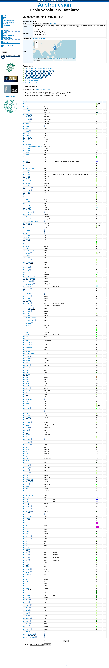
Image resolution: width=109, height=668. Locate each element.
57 (24, 230)
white (27, 451)
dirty (27, 124)
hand (27, 104)
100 (24, 336)
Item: (45, 102)
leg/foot (28, 110)
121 (24, 385)
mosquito (29, 358)
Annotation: (56, 102)
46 (24, 205)
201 (24, 610)
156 (24, 470)
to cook (28, 190)
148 (24, 451)
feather (28, 334)
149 (24, 453)
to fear (28, 150)
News (4, 27)
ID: (24, 102)
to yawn (28, 207)
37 (24, 185)
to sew (28, 253)
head (27, 157)
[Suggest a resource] (31, 83)
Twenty (28, 629)
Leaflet (35, 58)
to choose (29, 300)
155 (24, 467)
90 (24, 313)
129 (24, 404)
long (27, 468)
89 (24, 311)
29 (24, 168)
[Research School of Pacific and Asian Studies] (10, 79)
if (26, 583)
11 (23, 126)
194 (24, 586)
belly (27, 133)
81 (24, 291)
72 (24, 267)
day (27, 499)
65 (24, 248)
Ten (27, 626)
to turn (28, 119)
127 (24, 399)
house (28, 239)
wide (27, 477)
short (27, 465)
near (27, 531)
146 (24, 447)
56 (24, 228)
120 (24, 383)
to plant (28, 298)
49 (24, 212)
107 (24, 353)
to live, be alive (30, 278)
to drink (28, 192)
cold (27, 428)
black (27, 449)
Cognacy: (98, 102)
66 (24, 250)
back (27, 131)
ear (27, 199)
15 (24, 135)
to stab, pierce (30, 265)
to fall (27, 326)
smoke (28, 442)
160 (24, 479)
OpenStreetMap (71, 58)
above (28, 518)
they (27, 564)
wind (27, 420)
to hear (28, 201)
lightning (28, 417)
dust (27, 126)
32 (24, 174)
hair (27, 161)
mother (28, 235)
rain (27, 413)
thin (27, 470)
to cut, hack (29, 284)
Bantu (69, 0)
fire (27, 437)
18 (24, 142)
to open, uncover (31, 318)
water (27, 388)
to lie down (29, 212)
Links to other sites (8, 20)
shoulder (28, 144)
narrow (28, 475)
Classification (7, 37)
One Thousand (30, 637)
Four (27, 608)
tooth (27, 172)
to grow (28, 303)
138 (24, 425)
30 (24, 170)
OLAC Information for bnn (32, 81)
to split (28, 289)
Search (5, 34)
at (26, 514)
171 (24, 509)
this (27, 523)
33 (24, 176)
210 (24, 637)
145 (24, 442)
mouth (28, 170)
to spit (28, 183)
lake (27, 397)
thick (27, 473)
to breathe (29, 166)
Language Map (7, 38)
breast (28, 142)
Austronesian (57, 0)
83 (24, 296)
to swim (28, 121)
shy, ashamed (30, 482)
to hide (28, 509)
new (27, 486)
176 (24, 521)
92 (24, 318)
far (27, 533)
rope (27, 248)
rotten (27, 365)
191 (24, 579)
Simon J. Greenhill (47, 666)
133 (24, 413)
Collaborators (7, 19)
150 (24, 456)
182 (24, 541)
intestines (29, 137)
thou (27, 547)
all (27, 579)
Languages (6, 30)
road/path (29, 114)
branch (28, 368)
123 (24, 390)
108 (24, 356)
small (27, 460)
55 (24, 226)
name (27, 244)
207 (24, 629)
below (28, 521)
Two (27, 602)
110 (24, 360)
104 (24, 347)
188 (24, 569)
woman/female (30, 226)
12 (24, 128)
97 (24, 330)
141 (24, 432)
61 (24, 239)
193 (24, 583)
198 (24, 602)
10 (24, 124)
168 (24, 499)
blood (27, 152)
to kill (27, 274)
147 (24, 449)
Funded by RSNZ (10, 96)
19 (24, 144)
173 (24, 514)
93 (24, 320)
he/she (28, 549)
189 (24, 574)
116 (24, 374)
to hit (27, 267)
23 (24, 152)
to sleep (28, 210)
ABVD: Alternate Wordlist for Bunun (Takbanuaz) (38, 72)
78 (24, 284)
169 (24, 503)
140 (24, 430)
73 (24, 272)
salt (27, 394)
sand (27, 385)
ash (27, 447)
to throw (28, 323)
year (27, 503)
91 (24, 315)
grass (27, 379)
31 (24, 172)
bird (27, 330)
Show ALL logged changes (44, 89)
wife (27, 233)
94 (24, 323)
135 (24, 417)
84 (24, 298)
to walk (28, 112)
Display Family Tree (9, 46)
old (27, 484)
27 (24, 164)
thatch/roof (29, 242)
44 (24, 201)
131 (24, 408)
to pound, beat (30, 320)
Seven (28, 618)
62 (24, 242)
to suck (28, 197)
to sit (27, 217)
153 (24, 462)
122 (24, 388)
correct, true (29, 493)
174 (24, 516)
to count (28, 597)
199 (24, 605)
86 (24, 303)
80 (24, 288)
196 (24, 597)
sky (27, 401)
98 (24, 332)
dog (27, 328)
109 (24, 358)
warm (27, 425)
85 (24, 300)
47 (24, 207)
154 (24, 465)
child (27, 228)
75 (24, 276)
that (27, 529)
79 (24, 286)
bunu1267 (53, 23)
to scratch (29, 281)
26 (24, 161)
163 (24, 486)
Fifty (27, 632)
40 (24, 192)
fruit (27, 377)
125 (24, 394)
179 (24, 531)
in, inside (28, 516)
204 (24, 621)
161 (24, 482)
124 (24, 392)
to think (28, 148)
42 (24, 197)
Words (5, 32)
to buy (28, 315)
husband (28, 230)
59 (24, 235)
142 (24, 435)
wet (27, 432)
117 (24, 377)
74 (24, 274)
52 (24, 219)
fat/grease (29, 347)
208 (24, 632)
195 (24, 591)
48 (24, 210)
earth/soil (29, 381)
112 (24, 365)
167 (24, 497)
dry (27, 430)
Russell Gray (62, 666)
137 (24, 422)
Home (4, 16)
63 (24, 244)
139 (24, 427)
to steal (28, 272)
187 (24, 564)
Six (27, 613)
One (27, 600)
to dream (28, 214)
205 (24, 623)
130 (24, 406)
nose (27, 164)
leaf (27, 370)
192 (24, 581)
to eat (27, 185)
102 (24, 340)
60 (24, 237)
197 (24, 599)
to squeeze (29, 308)
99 (24, 334)
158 (24, 475)
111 (24, 362)
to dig (27, 313)
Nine (27, 624)
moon (27, 404)
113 (24, 368)
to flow (28, 390)
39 (24, 190)
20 (24, 146)
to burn (28, 439)
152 (24, 460)
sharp (27, 291)
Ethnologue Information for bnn (33, 79)
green (28, 458)
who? (27, 575)
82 (24, 293)
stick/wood (29, 286)
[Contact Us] (67, 666)
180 (24, 533)
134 (24, 415)
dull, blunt (29, 293)
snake (28, 351)
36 (24, 183)
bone (27, 135)
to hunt (28, 260)
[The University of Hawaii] (10, 68)
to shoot (28, 262)
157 (24, 473)
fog (27, 411)
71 (24, 265)
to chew (28, 188)
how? (27, 586)
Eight (27, 621)
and (27, 581)
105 (24, 349)
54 (24, 223)
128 (24, 401)
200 (24, 607)
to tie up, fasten (30, 250)
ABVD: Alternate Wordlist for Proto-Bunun (36, 76)
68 (24, 255)
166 (24, 493)
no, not (28, 591)
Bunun (43, 38)
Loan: (104, 102)
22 (24, 150)
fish (27, 362)
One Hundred (30, 634)
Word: (28, 102)
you (27, 562)
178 (24, 529)
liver (27, 140)
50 (24, 214)
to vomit (28, 181)
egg (27, 332)
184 (24, 549)
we (27, 552)
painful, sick (29, 479)
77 (24, 281)
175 (24, 518)
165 (24, 491)
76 (24, 278)
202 (24, 613)
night (27, 497)
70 (24, 262)
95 (24, 325)
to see (28, 205)
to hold (28, 311)
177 (24, 523)
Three (28, 605)
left (27, 106)
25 (24, 159)
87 (24, 306)
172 (24, 511)
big (27, 462)
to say (28, 246)
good (27, 489)
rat (27, 340)
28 (24, 166)
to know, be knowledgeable (34, 146)
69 (24, 260)
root (27, 372)
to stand (28, 219)
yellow (28, 456)
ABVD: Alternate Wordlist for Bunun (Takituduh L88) (39, 70)
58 (24, 233)
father (27, 237)
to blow (28, 422)
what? (28, 569)
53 (24, 221)
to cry (27, 179)
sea (27, 392)
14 (24, 133)
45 (24, 203)
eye (27, 203)
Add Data (6, 42)
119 (24, 381)
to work (28, 296)
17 (24, 140)
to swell (28, 306)
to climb (28, 511)
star (27, 406)
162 (24, 484)
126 (24, 397)
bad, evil (28, 491)
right (27, 108)
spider (28, 360)
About (4, 17)
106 (24, 351)
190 (24, 577)
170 (24, 506)
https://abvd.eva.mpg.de (44, 0)
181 (24, 536)
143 (24, 437)
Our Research (7, 25)
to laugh (28, 176)
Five (27, 610)
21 (24, 148)
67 (24, 253)
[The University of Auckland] (10, 58)
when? (28, 506)
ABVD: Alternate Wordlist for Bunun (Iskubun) (38, 74)
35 (24, 181)
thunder (28, 415)
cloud (27, 408)
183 (24, 547)
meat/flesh (29, 343)
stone (27, 383)
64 (24, 246)
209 (24, 634)
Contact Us (6, 24)
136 (24, 420)
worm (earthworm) (31, 353)
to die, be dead (30, 276)
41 (24, 195)
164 (24, 489)
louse (27, 356)
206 (24, 626)
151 (24, 458)
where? (28, 536)
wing (27, 336)
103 (24, 343)
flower (28, 374)
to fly (27, 338)
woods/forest (30, 399)
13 (24, 131)
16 (24, 137)
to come (28, 117)
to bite (28, 195)
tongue (28, 174)
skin (27, 128)
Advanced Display (8, 35)
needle (28, 255)
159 (24, 477)
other (27, 577)
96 (24, 328)
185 (24, 552)
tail (27, 349)
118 (24, 379)
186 (24, 562)
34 (24, 179)
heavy (28, 435)
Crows (64, 0)
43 (24, 199)
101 (24, 338)
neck (27, 159)
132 (24, 411)
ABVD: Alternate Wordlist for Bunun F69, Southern (39, 68)
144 (24, 439)
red (27, 453)
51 (24, 217)
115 (24, 372)
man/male (29, 223)
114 (24, 370)
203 (24, 618)
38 (24, 187)
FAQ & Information (8, 22)
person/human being (32, 221)
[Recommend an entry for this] (44, 126)
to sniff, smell (30, 168)
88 (24, 308)
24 (24, 157)
